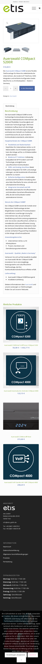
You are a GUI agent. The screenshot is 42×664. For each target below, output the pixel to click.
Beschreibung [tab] (10, 106)
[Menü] (33, 8)
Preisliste (6, 558)
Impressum (7, 547)
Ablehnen (32, 655)
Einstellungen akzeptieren (16, 655)
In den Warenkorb (27, 88)
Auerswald (13, 96)
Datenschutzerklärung (11, 550)
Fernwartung (7, 562)
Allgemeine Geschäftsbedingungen (15, 554)
